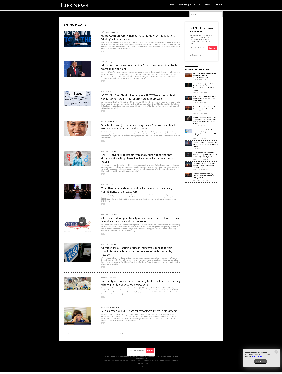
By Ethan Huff (114, 32)
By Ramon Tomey (114, 92)
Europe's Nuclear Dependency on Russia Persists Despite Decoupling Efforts (205, 144)
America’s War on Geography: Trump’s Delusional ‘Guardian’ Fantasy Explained (203, 176)
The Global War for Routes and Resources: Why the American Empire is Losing (204, 165)
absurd (172, 5)
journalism (218, 5)
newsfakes (183, 5)
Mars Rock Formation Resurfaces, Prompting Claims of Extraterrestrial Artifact (204, 75)
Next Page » (171, 334)
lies (200, 5)
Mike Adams (204, 92)
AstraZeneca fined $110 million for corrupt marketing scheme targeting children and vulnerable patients (205, 133)
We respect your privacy (129, 360)
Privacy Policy (141, 366)
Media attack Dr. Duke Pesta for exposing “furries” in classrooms (139, 310)
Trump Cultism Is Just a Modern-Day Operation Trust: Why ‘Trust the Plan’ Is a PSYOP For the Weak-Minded (205, 87)
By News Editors (115, 62)
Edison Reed (204, 80)
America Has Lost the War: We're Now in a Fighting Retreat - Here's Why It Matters (204, 98)
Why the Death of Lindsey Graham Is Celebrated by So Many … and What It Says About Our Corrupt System (204, 120)
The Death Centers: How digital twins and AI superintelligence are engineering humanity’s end (205, 155)
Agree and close (261, 361)
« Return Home (73, 334)
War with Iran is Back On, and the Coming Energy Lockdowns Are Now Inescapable (205, 109)
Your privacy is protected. (196, 54)
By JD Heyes (113, 121)
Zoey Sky (203, 138)
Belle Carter (204, 159)
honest (207, 5)
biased (192, 5)
